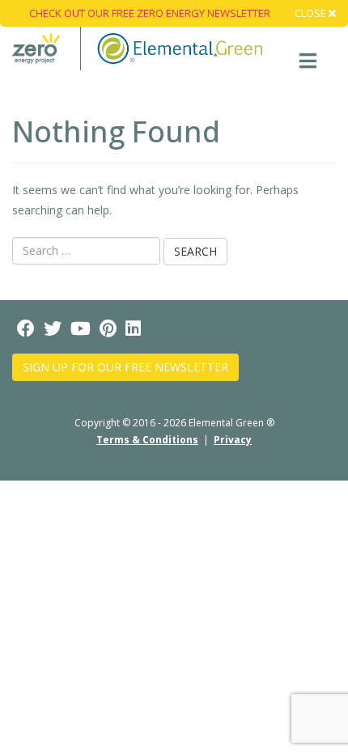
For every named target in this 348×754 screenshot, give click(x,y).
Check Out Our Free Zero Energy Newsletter (149, 13)
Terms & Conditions (147, 440)
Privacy (233, 440)
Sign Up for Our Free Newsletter (125, 367)
